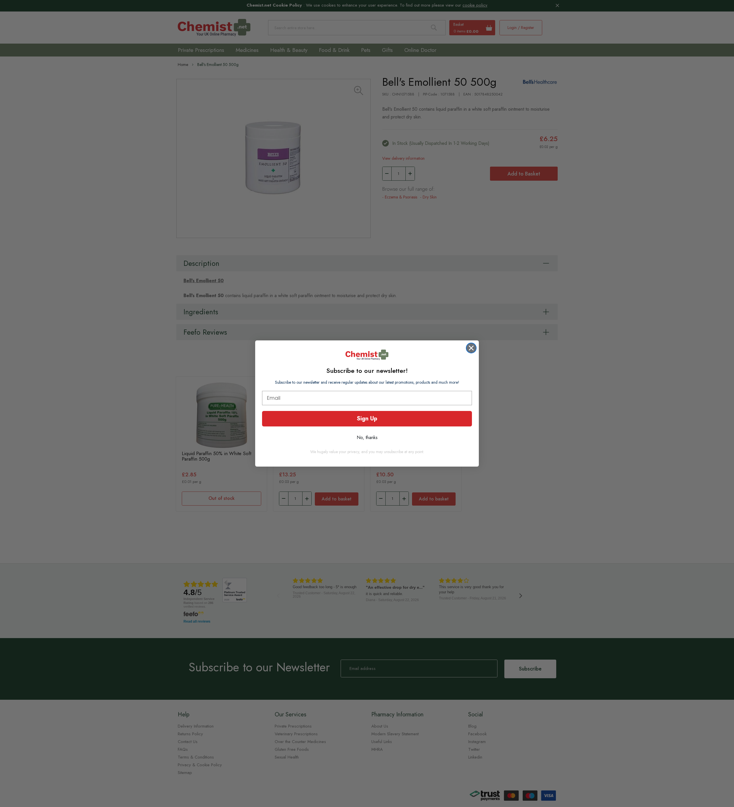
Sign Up (367, 418)
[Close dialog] (471, 348)
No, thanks (367, 437)
